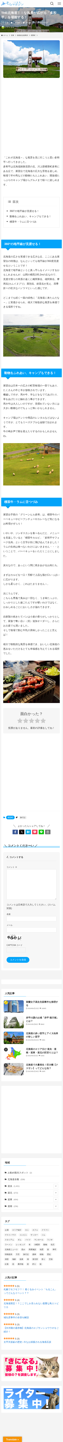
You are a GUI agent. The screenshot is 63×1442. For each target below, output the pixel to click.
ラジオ (50, 1240)
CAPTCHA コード (14, 945)
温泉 (21, 1259)
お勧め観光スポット (20, 1172)
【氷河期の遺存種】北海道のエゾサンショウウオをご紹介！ (31, 1330)
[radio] (19, 721)
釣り (34, 1264)
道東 (13, 1199)
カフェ (35, 1230)
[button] (15, 832)
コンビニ (23, 1235)
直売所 (35, 1259)
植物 (41, 1254)
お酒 (7, 1230)
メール (10, 925)
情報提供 (8, 1254)
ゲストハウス (10, 1235)
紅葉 (7, 1264)
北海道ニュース (11, 1249)
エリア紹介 (16, 1230)
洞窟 (7, 1259)
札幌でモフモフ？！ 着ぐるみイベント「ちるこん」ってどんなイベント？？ (30, 1291)
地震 (41, 1249)
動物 (45, 1245)
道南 (13, 1206)
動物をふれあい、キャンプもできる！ (30, 216)
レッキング (20, 1245)
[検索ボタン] (52, 3)
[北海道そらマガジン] (12, 3)
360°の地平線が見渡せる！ (24, 211)
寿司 (54, 1249)
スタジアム (9, 1240)
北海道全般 (16, 1179)
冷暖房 (37, 1245)
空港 (51, 1259)
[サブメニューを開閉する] (56, 1186)
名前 (9, 914)
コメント (12, 867)
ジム (43, 1235)
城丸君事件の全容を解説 (16, 1317)
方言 (18, 1254)
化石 (52, 1245)
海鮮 (14, 1259)
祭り (43, 1259)
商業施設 (32, 1249)
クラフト (45, 1230)
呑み (23, 1249)
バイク (28, 1240)
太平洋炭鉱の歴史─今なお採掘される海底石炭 (27, 1342)
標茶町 (17, 23)
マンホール (38, 1240)
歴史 (49, 1254)
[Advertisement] (31, 113)
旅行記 (28, 22)
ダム (19, 1240)
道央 (14, 1186)
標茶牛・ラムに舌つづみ (23, 221)
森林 (34, 1254)
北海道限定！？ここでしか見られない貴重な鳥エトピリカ (31, 1305)
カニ (27, 1230)
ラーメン (8, 1245)
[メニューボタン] (59, 3)
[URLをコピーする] (47, 832)
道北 (13, 1193)
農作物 (20, 1264)
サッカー (34, 1235)
